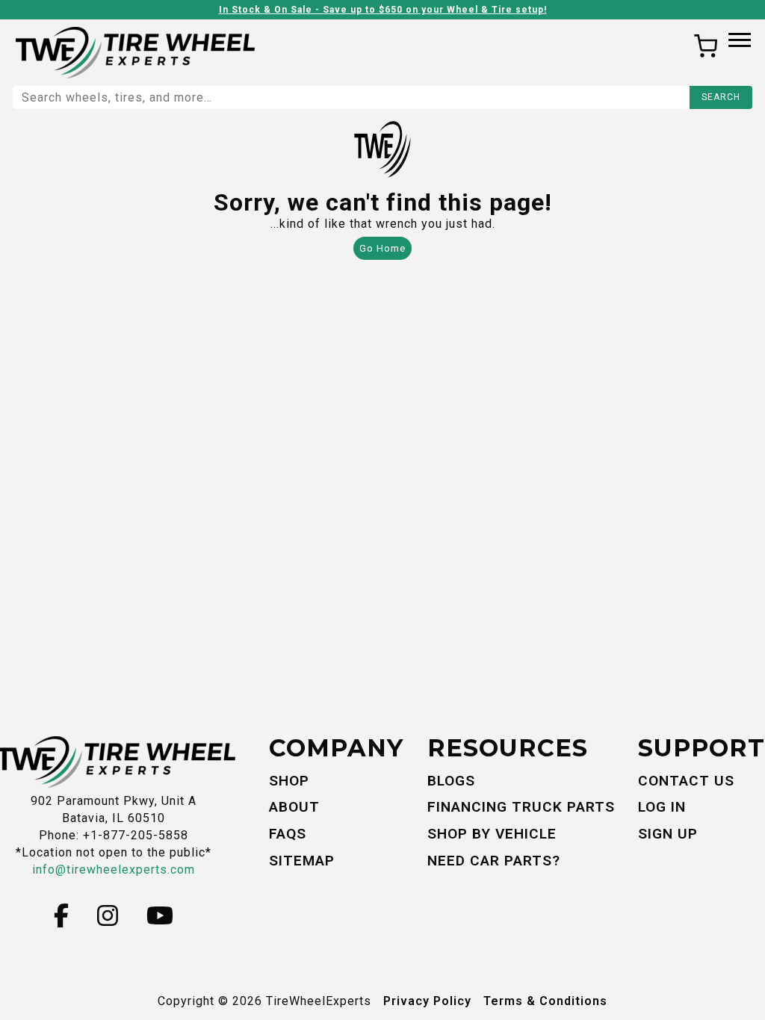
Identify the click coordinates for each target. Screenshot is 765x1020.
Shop (289, 780)
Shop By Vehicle (492, 833)
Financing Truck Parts (521, 806)
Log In (662, 806)
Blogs (451, 780)
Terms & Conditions (545, 1001)
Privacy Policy (427, 1001)
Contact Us (686, 780)
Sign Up (668, 833)
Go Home (382, 248)
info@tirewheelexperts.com (113, 869)
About (294, 806)
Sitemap (302, 860)
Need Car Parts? (493, 860)
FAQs (287, 833)
